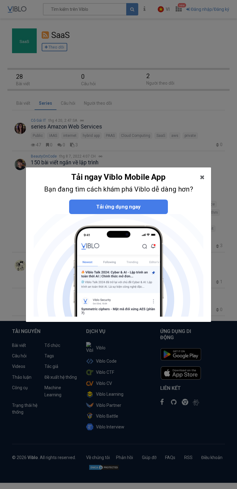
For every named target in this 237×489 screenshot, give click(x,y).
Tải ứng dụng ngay (118, 207)
